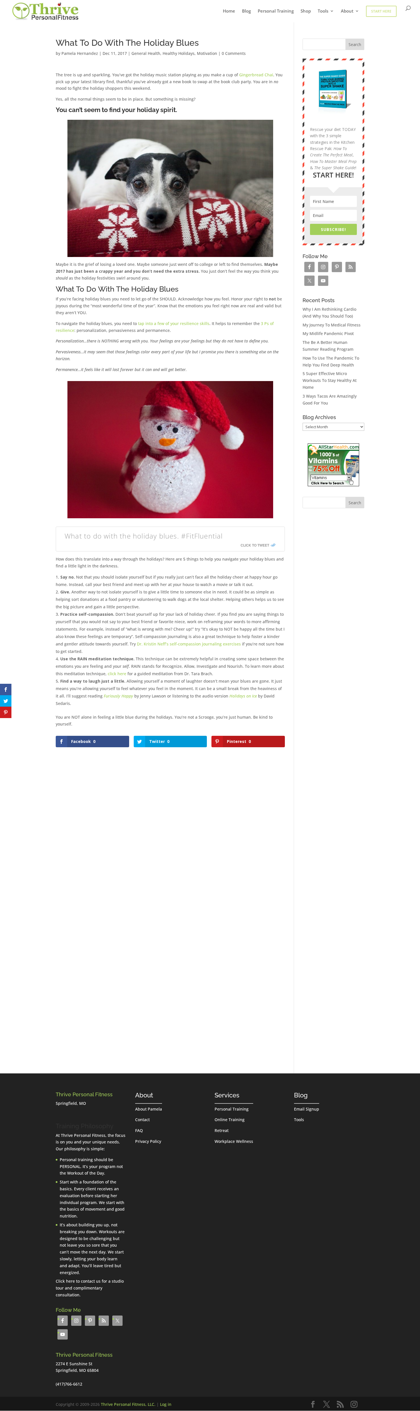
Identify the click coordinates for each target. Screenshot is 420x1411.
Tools (323, 11)
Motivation (207, 53)
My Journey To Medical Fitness (332, 325)
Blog (246, 11)
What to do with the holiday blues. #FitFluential (144, 536)
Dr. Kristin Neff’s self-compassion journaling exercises (189, 644)
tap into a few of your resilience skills (173, 323)
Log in (165, 1404)
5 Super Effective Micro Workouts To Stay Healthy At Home (330, 380)
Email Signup (306, 1109)
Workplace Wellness (234, 1141)
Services (227, 1095)
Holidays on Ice (243, 696)
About (347, 11)
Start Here (381, 11)
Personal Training (276, 11)
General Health (145, 53)
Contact (142, 1119)
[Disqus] (170, 820)
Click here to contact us (78, 1281)
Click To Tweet (255, 545)
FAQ (139, 1130)
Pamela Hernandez (79, 53)
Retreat (222, 1130)
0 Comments (234, 53)
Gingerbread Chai (256, 74)
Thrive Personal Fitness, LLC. (128, 1404)
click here (117, 673)
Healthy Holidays (179, 53)
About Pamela (148, 1109)
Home (229, 11)
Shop (306, 11)
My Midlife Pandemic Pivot (328, 333)
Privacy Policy (148, 1141)
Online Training (230, 1119)
